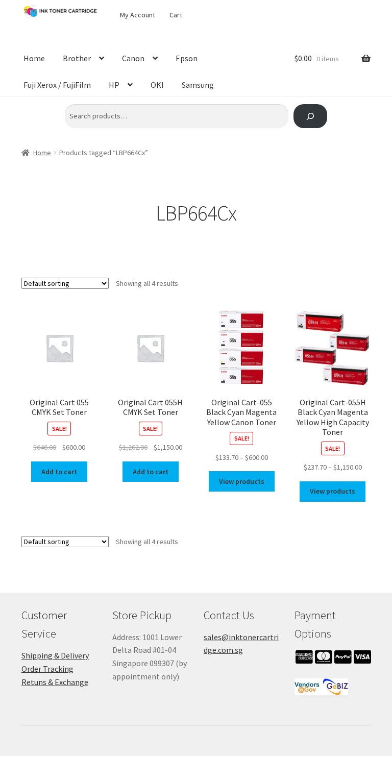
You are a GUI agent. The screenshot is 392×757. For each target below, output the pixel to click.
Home (34, 58)
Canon (133, 58)
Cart (175, 14)
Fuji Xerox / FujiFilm (57, 85)
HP (114, 85)
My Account (137, 14)
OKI (157, 85)
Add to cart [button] (59, 471)
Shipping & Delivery (55, 655)
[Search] (310, 116)
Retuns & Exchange (54, 682)
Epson (187, 58)
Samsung (198, 85)
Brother (77, 58)
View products (241, 481)
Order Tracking (47, 669)
